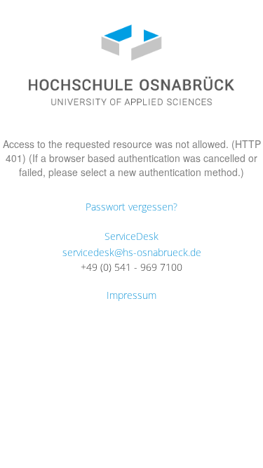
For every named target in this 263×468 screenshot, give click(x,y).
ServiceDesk (131, 236)
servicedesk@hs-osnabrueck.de (131, 252)
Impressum (131, 295)
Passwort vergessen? (131, 206)
